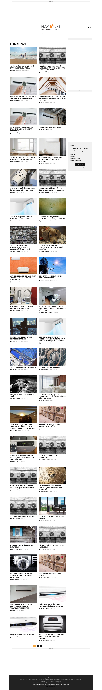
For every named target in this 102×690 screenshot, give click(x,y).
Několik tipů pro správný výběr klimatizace (51, 546)
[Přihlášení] (88, 27)
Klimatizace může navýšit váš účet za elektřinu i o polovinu (51, 189)
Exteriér (41, 34)
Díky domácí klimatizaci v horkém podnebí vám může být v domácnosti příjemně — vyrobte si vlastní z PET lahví (52, 340)
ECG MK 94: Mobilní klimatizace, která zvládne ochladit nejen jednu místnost (22, 457)
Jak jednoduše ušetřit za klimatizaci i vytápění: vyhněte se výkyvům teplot (52, 396)
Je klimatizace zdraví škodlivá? (22, 516)
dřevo (74, 154)
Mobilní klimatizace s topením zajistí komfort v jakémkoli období (51, 636)
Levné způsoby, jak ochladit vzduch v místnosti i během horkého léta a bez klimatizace (22, 427)
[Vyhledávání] (91, 27)
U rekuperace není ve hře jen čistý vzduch (21, 546)
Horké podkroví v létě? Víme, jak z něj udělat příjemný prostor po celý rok (52, 98)
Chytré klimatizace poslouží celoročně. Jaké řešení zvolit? (22, 487)
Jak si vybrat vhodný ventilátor (23, 367)
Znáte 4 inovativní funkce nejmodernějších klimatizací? (51, 605)
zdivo (73, 156)
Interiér (48, 34)
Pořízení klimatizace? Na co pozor (50, 575)
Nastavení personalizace (51, 686)
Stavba (34, 34)
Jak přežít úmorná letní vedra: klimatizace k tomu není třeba (22, 158)
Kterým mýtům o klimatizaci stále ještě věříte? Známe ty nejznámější (21, 575)
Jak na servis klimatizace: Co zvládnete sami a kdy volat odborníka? (21, 129)
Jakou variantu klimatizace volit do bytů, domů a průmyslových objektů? (21, 606)
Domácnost (64, 34)
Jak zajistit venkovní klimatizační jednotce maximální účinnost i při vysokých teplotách (20, 248)
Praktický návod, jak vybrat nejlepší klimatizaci (50, 426)
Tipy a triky (72, 34)
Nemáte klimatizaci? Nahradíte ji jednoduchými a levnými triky (23, 97)
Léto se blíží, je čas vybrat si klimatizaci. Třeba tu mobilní (22, 218)
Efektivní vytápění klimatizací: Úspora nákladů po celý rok (22, 189)
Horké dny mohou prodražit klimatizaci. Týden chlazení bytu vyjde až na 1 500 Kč (52, 68)
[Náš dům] (51, 27)
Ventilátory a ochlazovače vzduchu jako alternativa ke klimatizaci (50, 488)
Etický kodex (59, 684)
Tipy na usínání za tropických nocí (22, 395)
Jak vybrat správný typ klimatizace (48, 456)
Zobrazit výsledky (80, 168)
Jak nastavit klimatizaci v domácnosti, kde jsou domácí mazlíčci (51, 247)
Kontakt (38, 684)
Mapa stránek (66, 684)
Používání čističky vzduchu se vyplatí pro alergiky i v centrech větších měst (52, 308)
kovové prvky (76, 158)
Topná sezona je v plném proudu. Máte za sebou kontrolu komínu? (52, 159)
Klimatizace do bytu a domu (50, 127)
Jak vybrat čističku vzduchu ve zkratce (51, 517)
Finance (56, 34)
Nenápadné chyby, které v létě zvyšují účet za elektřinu (22, 67)
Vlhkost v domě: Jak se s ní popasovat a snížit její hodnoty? (52, 218)
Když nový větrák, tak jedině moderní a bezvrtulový (21, 307)
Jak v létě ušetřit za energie (50, 367)
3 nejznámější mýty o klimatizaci (23, 635)
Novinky (29, 34)
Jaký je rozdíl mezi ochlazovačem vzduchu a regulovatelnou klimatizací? (23, 278)
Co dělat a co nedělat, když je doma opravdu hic (50, 277)
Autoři (42, 684)
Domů (34, 684)
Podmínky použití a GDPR (50, 684)
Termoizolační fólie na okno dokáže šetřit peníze (22, 338)
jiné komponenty (77, 160)
